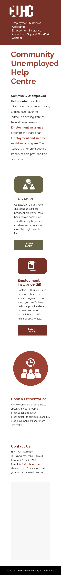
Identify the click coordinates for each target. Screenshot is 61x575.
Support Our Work (38, 34)
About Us (18, 34)
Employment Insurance (26, 30)
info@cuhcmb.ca (29, 464)
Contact (17, 37)
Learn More (29, 245)
